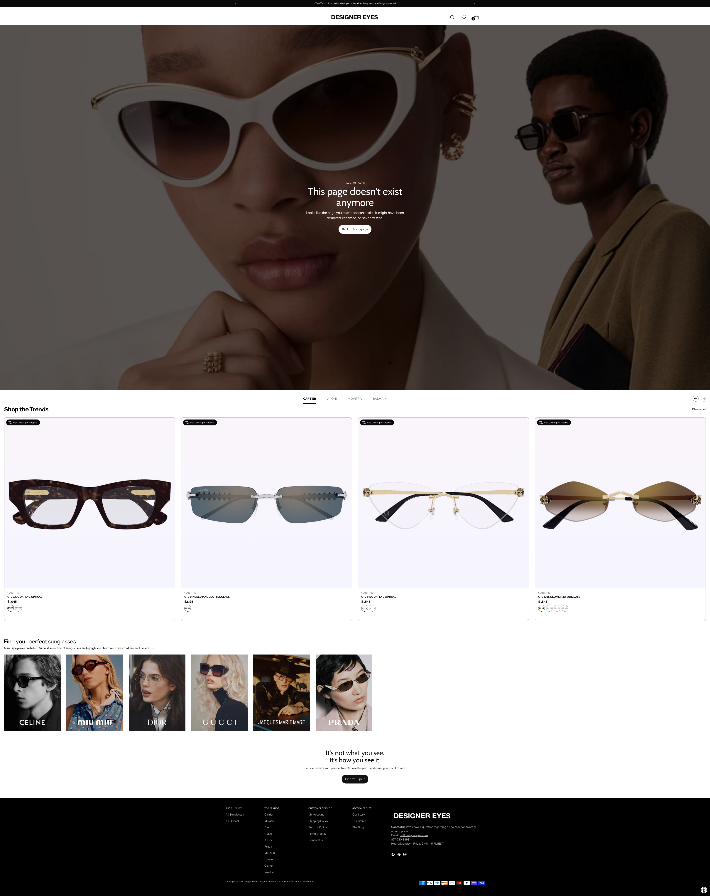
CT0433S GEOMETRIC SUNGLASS (559, 596)
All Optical (232, 821)
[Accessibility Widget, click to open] (704, 890)
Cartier (268, 814)
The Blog (358, 827)
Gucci (268, 833)
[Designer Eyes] (355, 17)
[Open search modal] (452, 17)
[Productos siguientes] (704, 399)
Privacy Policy (317, 833)
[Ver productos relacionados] (10, 724)
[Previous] (236, 3)
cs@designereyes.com (414, 835)
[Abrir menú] (235, 17)
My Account (316, 814)
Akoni (268, 840)
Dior (267, 827)
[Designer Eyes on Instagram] (405, 855)
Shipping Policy (318, 821)
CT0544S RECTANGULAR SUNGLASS (207, 596)
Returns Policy (317, 827)
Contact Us (315, 840)
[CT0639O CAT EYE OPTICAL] (89, 502)
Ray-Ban (269, 872)
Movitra (269, 821)
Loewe (268, 859)
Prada (268, 846)
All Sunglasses (235, 814)
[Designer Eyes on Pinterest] (399, 855)
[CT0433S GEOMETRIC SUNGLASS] (620, 502)
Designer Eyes (251, 881)
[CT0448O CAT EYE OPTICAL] (443, 502)
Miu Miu (269, 853)
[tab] (310, 398)
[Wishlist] (463, 17)
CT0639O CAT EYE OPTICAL (24, 596)
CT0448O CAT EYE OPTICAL (378, 596)
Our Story (358, 814)
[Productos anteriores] (696, 399)
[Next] (474, 3)
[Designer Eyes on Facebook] (393, 855)
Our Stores (359, 821)
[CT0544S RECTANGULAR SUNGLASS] (266, 502)
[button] (32, 693)
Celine (268, 865)
